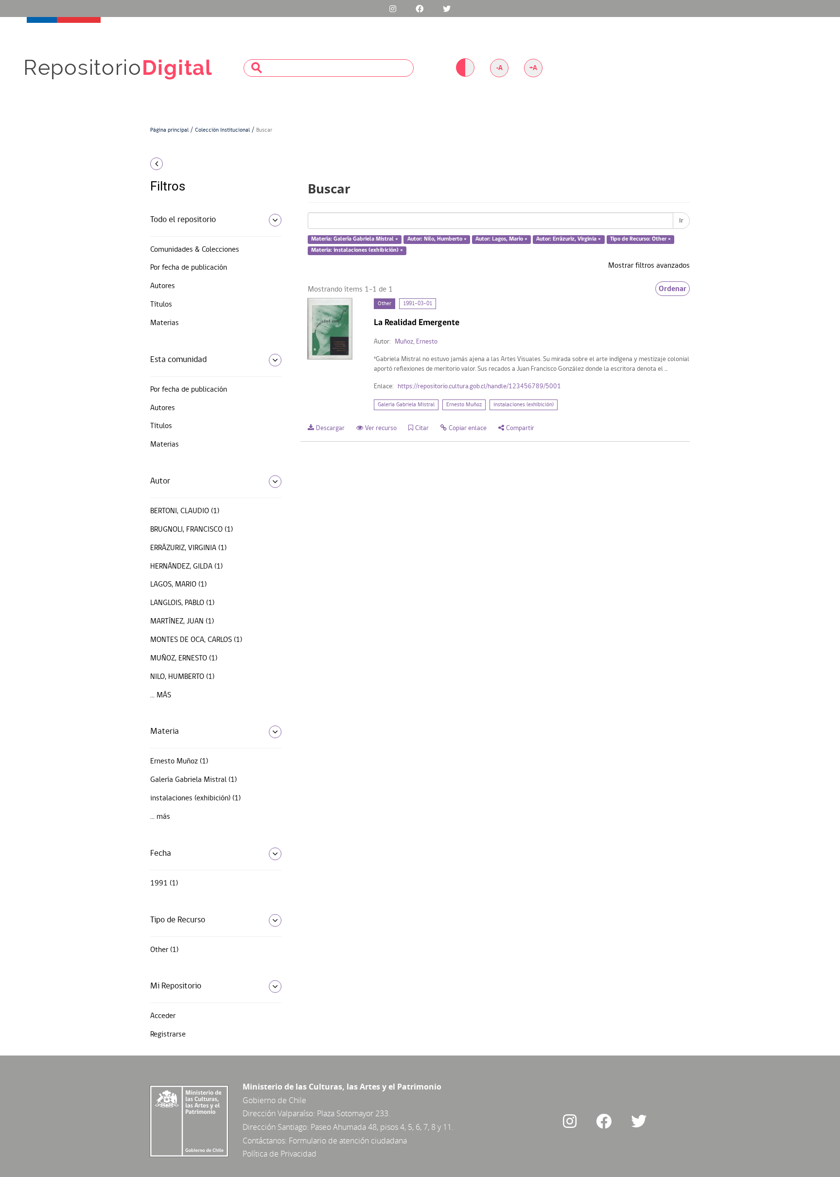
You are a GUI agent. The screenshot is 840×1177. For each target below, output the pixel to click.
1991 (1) (164, 883)
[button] (212, 163)
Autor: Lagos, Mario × (501, 239)
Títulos (161, 305)
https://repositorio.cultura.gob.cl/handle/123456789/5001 (479, 386)
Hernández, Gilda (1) (186, 567)
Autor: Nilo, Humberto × (437, 239)
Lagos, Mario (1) (178, 584)
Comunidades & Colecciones (194, 250)
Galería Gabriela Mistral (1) (193, 780)
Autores (162, 286)
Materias (164, 323)
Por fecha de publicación (188, 268)
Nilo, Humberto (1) (182, 677)
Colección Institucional (222, 130)
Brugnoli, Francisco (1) (191, 530)
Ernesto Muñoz (464, 405)
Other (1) (164, 950)
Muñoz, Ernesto (416, 342)
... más (160, 695)
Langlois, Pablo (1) (182, 603)
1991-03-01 (417, 304)
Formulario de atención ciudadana (348, 1140)
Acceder (162, 1016)
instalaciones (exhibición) (523, 405)
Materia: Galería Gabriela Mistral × (354, 239)
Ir (681, 220)
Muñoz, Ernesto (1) (183, 658)
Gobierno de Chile (274, 1100)
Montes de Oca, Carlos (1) (196, 640)
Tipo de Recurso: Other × (640, 239)
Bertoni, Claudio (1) (184, 511)
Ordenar (672, 288)
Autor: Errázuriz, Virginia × (568, 239)
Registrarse (168, 1035)
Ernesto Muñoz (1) (179, 761)
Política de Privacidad (279, 1153)
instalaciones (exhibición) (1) (195, 798)
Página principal (169, 130)
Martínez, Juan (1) (182, 621)
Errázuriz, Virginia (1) (188, 548)
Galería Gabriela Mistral (406, 405)
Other (384, 304)
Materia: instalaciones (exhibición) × (357, 250)
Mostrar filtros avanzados (649, 266)
